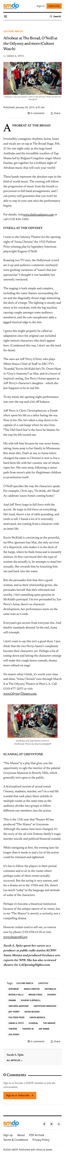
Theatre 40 (28, 1028)
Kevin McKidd (32, 1011)
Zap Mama (44, 1028)
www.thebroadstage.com (38, 214)
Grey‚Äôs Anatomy (18, 1006)
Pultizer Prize (16, 1017)
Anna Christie (32, 989)
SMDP (14, 1149)
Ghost (39, 1149)
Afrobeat (13, 989)
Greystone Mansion (45, 1006)
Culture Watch (13, 31)
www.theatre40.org (15, 937)
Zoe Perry (13, 1034)
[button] (8, 1135)
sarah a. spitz (16, 1023)
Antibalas (50, 989)
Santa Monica (37, 1017)
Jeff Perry (14, 1011)
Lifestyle (43, 983)
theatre (12, 1028)
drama (12, 1000)
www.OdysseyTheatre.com (19, 693)
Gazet (49, 1149)
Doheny (51, 994)
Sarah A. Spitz (15, 55)
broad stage (35, 994)
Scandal (33, 1023)
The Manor (49, 1023)
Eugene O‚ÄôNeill (31, 1000)
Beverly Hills (16, 994)
